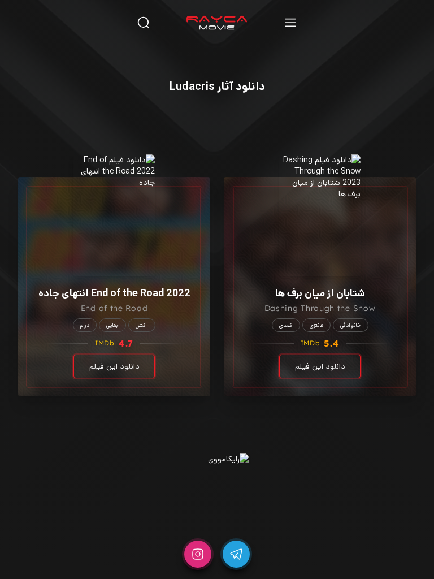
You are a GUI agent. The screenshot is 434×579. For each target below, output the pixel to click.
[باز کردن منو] (290, 22)
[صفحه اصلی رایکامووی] (217, 23)
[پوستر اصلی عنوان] (320, 215)
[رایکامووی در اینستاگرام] (197, 554)
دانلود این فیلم (320, 366)
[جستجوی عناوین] (143, 22)
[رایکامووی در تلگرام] (236, 554)
